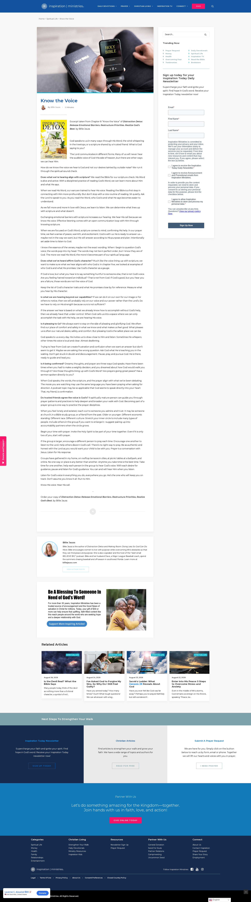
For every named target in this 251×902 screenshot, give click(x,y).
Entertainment (38, 861)
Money (169, 54)
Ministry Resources (77, 851)
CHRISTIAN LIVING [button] (142, 6)
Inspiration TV (197, 56)
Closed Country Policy (116, 878)
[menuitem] (107, 6)
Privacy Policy (62, 878)
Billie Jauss (55, 107)
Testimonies (171, 62)
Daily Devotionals (199, 51)
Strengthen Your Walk (79, 845)
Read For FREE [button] (125, 766)
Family (34, 854)
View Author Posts (76, 569)
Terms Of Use (45, 878)
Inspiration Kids (75, 854)
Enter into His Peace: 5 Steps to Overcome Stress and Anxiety (189, 684)
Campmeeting (155, 854)
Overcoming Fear (174, 59)
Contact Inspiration (201, 848)
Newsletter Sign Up (120, 845)
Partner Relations (156, 851)
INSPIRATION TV (164, 6)
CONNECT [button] (181, 6)
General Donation (156, 845)
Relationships (37, 857)
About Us (197, 845)
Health (169, 56)
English (216, 900)
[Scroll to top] (246, 891)
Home (42, 19)
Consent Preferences (94, 878)
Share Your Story (200, 854)
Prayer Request (173, 51)
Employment (199, 857)
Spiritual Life (52, 19)
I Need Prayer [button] (209, 766)
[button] (197, 6)
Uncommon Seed (156, 857)
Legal (33, 878)
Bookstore (196, 62)
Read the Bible (198, 59)
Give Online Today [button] (126, 820)
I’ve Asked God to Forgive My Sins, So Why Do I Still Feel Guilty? (104, 684)
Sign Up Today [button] (42, 766)
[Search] (186, 34)
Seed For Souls (155, 848)
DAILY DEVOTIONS (106, 6)
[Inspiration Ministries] (63, 6)
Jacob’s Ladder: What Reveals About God (144, 684)
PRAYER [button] (124, 6)
